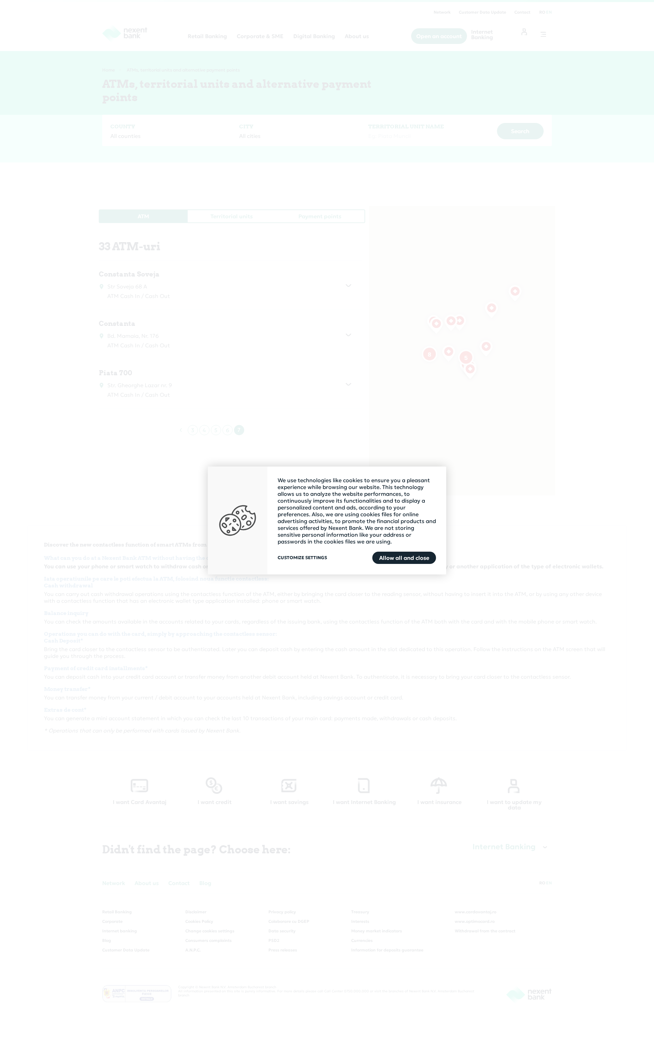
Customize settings (302, 558)
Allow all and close (404, 557)
